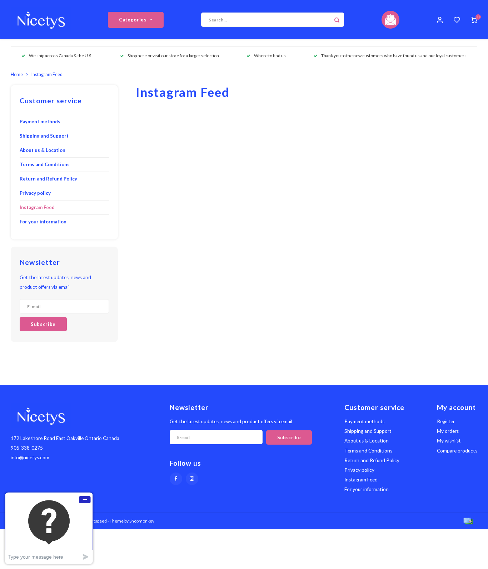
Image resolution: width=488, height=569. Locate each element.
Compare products (457, 451)
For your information (43, 221)
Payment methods (40, 121)
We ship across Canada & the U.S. (60, 55)
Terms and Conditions (45, 164)
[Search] (337, 20)
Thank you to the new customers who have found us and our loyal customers (394, 55)
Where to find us (270, 55)
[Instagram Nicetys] (192, 478)
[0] (474, 19)
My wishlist (449, 441)
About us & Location (42, 150)
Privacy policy (35, 193)
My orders (448, 431)
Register (446, 421)
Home (17, 74)
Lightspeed (96, 521)
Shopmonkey (141, 521)
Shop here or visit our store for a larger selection (173, 55)
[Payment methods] (467, 520)
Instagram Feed (47, 74)
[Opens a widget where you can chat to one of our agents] (49, 528)
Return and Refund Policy (48, 179)
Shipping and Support (44, 136)
